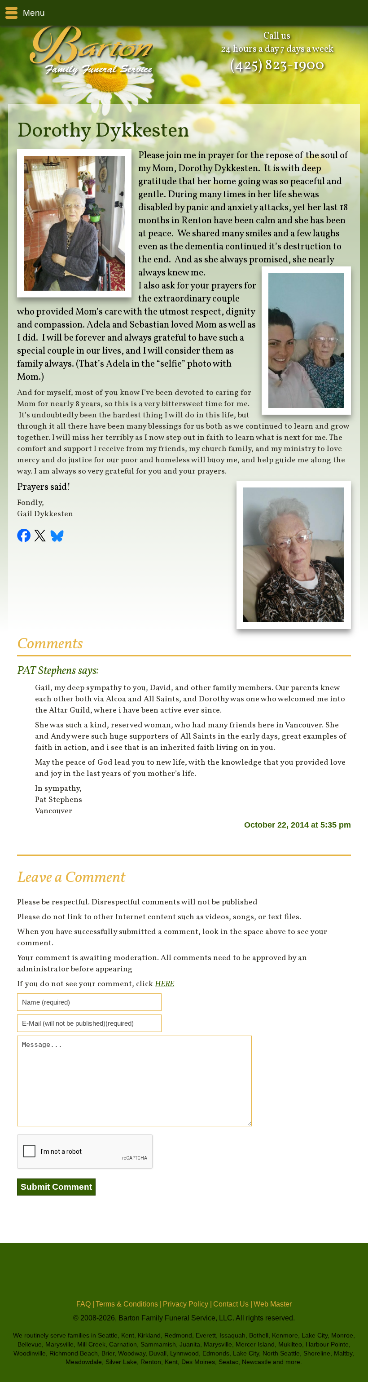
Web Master (273, 1304)
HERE (164, 984)
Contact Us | (232, 1304)
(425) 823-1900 (277, 65)
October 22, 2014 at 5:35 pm (297, 824)
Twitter (41, 537)
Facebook (25, 537)
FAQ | (85, 1304)
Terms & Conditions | (129, 1304)
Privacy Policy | (187, 1304)
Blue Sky (57, 537)
